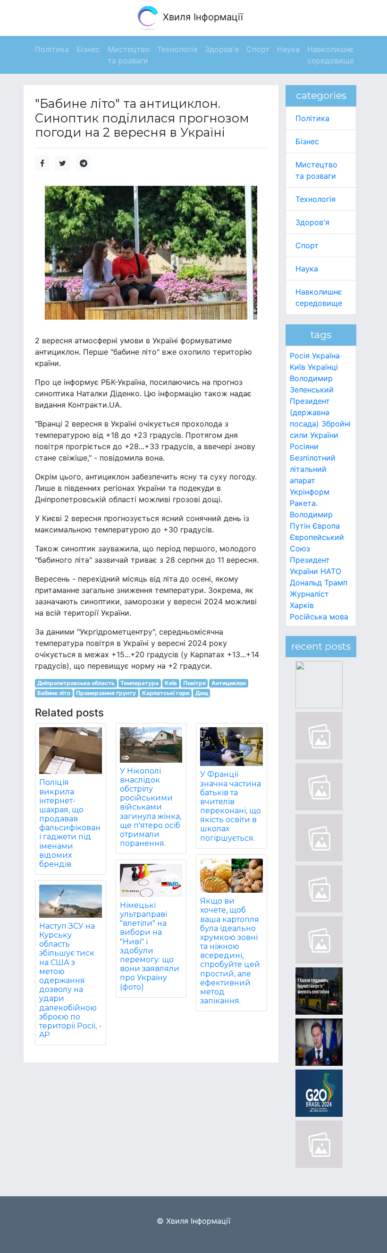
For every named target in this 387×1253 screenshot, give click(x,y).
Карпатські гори (165, 692)
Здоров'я (312, 222)
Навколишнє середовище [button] (330, 54)
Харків (302, 605)
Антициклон (228, 683)
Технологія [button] (177, 49)
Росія (300, 355)
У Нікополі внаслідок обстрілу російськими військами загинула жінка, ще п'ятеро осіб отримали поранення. (150, 807)
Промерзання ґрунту (106, 692)
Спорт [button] (257, 49)
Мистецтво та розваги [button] (129, 54)
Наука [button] (288, 49)
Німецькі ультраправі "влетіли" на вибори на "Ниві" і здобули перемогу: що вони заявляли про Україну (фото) (149, 946)
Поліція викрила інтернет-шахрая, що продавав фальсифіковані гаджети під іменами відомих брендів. (70, 823)
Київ (171, 683)
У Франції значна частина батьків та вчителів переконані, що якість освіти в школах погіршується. (230, 806)
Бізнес (307, 141)
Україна (326, 355)
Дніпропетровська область (76, 683)
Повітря (194, 683)
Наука (306, 268)
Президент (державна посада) (310, 412)
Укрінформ (309, 491)
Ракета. (304, 503)
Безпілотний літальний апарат (313, 469)
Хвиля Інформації (201, 17)
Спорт (307, 245)
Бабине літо (53, 692)
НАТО (330, 571)
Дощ (201, 692)
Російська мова (319, 616)
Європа (326, 526)
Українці (323, 367)
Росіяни (304, 446)
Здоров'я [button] (222, 49)
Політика (312, 118)
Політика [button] (52, 49)
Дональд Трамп (318, 582)
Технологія (315, 199)
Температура (139, 683)
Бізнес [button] (88, 49)
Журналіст (309, 594)
